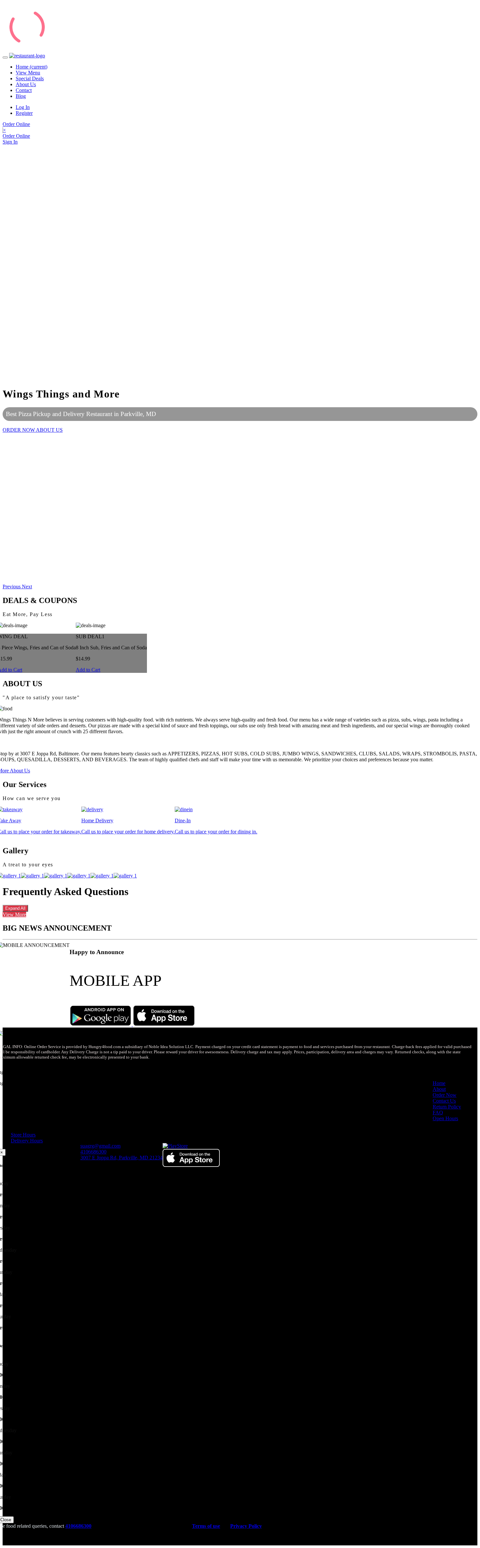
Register (24, 113)
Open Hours (445, 1118)
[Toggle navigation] (5, 57)
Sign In (10, 142)
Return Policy (447, 1106)
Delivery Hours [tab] (27, 1140)
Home (31, 67)
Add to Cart (88, 670)
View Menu (28, 72)
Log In (23, 107)
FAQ (438, 1112)
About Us (26, 84)
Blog (21, 96)
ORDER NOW (19, 430)
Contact (24, 90)
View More (14, 914)
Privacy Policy (246, 1526)
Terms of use (206, 1526)
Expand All (15, 908)
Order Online (16, 124)
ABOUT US (49, 430)
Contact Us (444, 1101)
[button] (12, 586)
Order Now (444, 1095)
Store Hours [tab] (23, 1135)
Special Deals (30, 78)
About (439, 1089)
